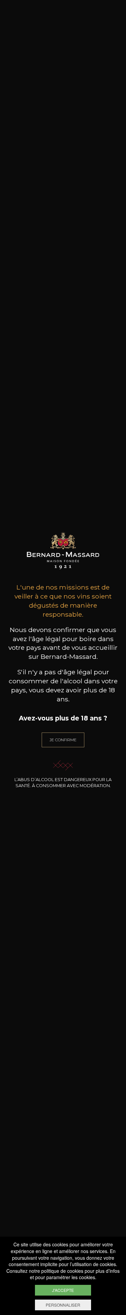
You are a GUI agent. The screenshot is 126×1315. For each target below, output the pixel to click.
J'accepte (63, 1290)
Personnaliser (63, 1305)
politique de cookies (62, 1270)
